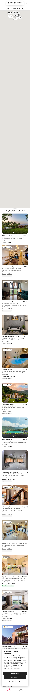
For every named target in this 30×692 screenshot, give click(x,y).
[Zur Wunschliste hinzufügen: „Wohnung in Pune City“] (26, 247)
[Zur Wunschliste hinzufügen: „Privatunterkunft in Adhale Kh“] (26, 452)
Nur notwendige (15, 677)
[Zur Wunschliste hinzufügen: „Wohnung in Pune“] (26, 350)
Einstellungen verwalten (15, 682)
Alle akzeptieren (15, 673)
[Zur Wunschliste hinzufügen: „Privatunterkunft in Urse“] (26, 627)
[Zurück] (3, 3)
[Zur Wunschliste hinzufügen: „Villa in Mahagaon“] (26, 419)
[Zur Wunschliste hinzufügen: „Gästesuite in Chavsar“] (26, 384)
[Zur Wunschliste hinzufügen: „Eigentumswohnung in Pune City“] (26, 317)
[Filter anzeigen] (26, 3)
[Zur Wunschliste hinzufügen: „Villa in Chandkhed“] (26, 215)
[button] (7, 242)
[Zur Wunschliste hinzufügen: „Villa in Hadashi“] (26, 487)
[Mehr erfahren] (21, 211)
